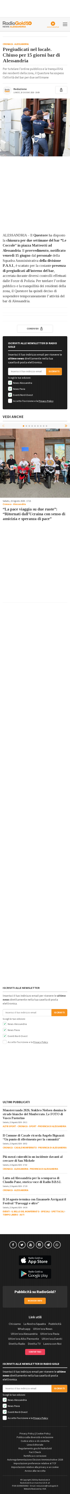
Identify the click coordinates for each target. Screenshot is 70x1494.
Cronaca (8, 44)
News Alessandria (22, 383)
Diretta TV (34, 1344)
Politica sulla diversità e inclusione (35, 1437)
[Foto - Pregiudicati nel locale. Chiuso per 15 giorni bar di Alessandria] (35, 127)
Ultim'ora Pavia (49, 1334)
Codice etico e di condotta (35, 1441)
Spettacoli (57, 1211)
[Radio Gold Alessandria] (17, 24)
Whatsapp (24, 1329)
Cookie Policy (43, 1433)
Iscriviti (54, 371)
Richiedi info (35, 1300)
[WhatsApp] (57, 1244)
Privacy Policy (46, 401)
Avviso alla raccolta (35, 1471)
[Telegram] (48, 1244)
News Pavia (19, 389)
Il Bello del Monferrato (25, 1211)
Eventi (6, 1211)
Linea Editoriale (35, 1445)
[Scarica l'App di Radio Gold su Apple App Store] (35, 1260)
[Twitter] (21, 1244)
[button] (66, 425)
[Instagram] (39, 1244)
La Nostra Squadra (35, 1324)
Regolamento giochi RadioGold (35, 1448)
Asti (22, 1214)
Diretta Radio (17, 1344)
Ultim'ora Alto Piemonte (23, 1339)
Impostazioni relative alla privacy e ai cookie (35, 1467)
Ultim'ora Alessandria (24, 1334)
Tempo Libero (10, 1214)
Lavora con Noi (52, 1344)
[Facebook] (13, 1244)
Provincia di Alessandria (52, 1126)
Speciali (45, 1211)
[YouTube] (30, 1244)
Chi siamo (15, 1324)
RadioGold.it (44, 1479)
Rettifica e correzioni (35, 1456)
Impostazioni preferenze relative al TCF (35, 1463)
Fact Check (35, 1452)
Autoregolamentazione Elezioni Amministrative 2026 (35, 1460)
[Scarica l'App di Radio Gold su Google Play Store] (35, 1274)
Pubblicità (54, 1324)
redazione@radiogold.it (47, 1485)
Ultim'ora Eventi (52, 1339)
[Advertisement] (35, 194)
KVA (44, 1488)
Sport (32, 1126)
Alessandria (21, 44)
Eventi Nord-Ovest (23, 395)
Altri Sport (9, 1126)
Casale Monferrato (25, 1147)
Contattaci (35, 1352)
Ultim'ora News (42, 1329)
